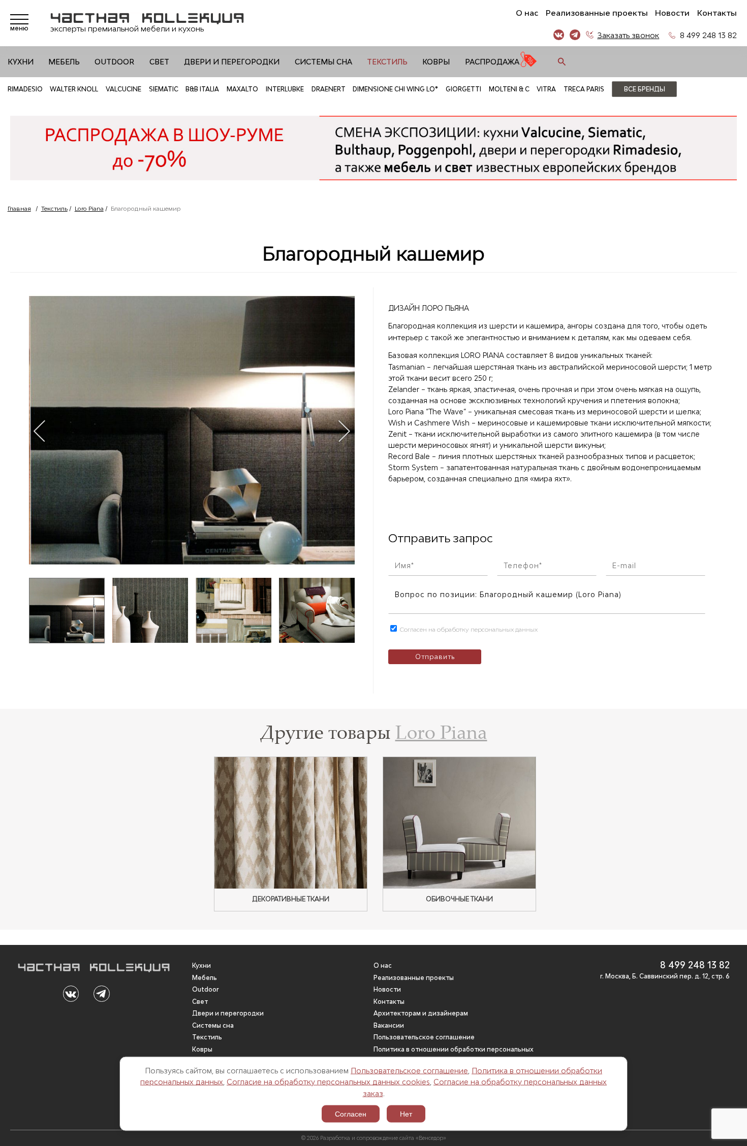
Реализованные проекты (597, 13)
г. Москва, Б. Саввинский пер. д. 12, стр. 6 (665, 976)
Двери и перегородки (231, 61)
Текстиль (387, 61)
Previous (39, 430)
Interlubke (285, 89)
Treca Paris (584, 89)
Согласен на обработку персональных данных (468, 629)
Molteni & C (509, 89)
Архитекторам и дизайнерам (421, 1013)
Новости (672, 13)
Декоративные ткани (291, 899)
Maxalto (242, 89)
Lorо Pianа (89, 208)
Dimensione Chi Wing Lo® (395, 89)
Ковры (436, 61)
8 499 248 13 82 (708, 35)
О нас (527, 13)
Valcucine (123, 89)
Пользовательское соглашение (409, 1070)
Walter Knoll (74, 89)
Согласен (350, 1114)
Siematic (163, 89)
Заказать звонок (628, 35)
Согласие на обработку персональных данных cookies (328, 1081)
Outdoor (114, 61)
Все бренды (644, 89)
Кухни (21, 61)
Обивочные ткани (459, 899)
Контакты (717, 13)
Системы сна (323, 61)
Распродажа (492, 61)
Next (343, 430)
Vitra (546, 89)
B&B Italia (202, 89)
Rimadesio (25, 89)
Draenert (329, 89)
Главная (19, 208)
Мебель (64, 61)
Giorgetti (463, 89)
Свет (159, 61)
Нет (406, 1114)
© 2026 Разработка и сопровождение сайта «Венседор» (373, 1138)
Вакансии (389, 1025)
